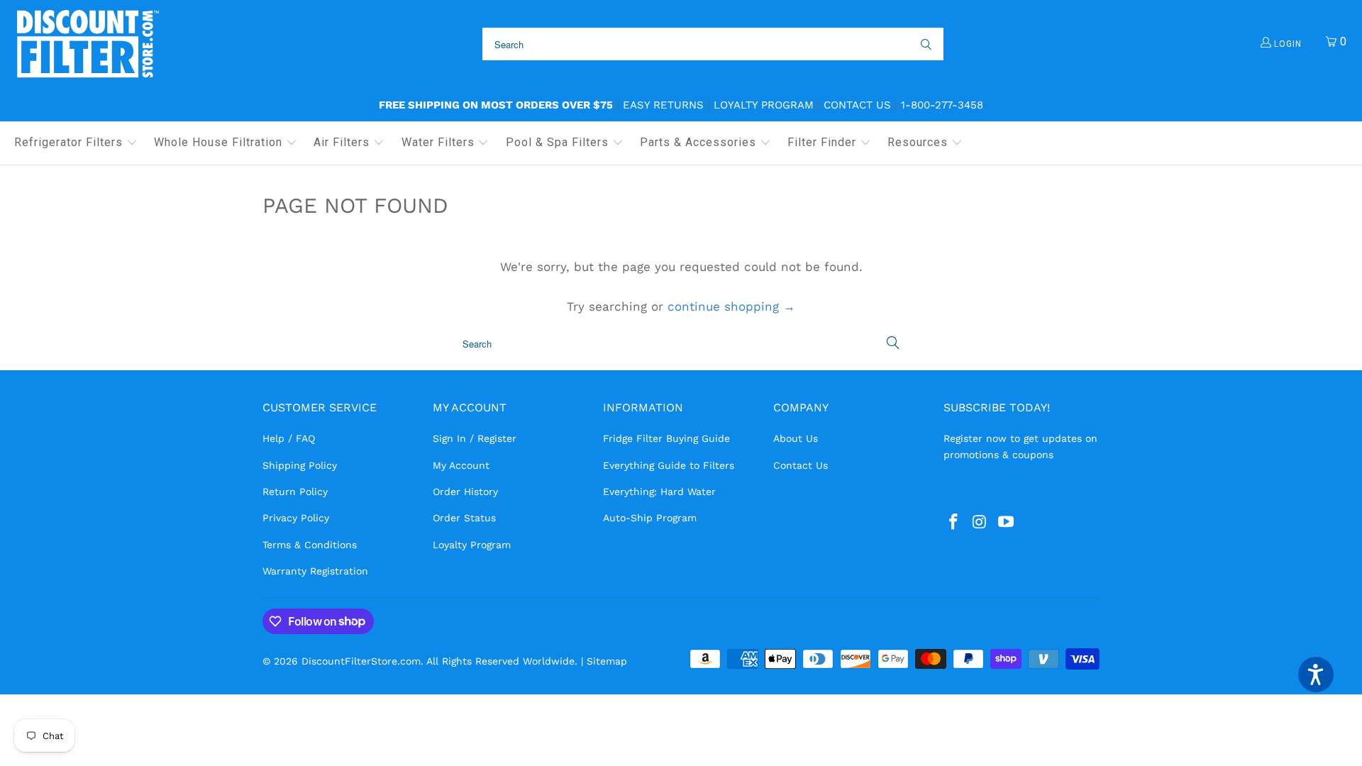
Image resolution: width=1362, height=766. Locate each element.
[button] (76, 143)
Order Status (464, 517)
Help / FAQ (288, 438)
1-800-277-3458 (942, 105)
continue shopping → (731, 306)
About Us (795, 438)
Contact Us (857, 105)
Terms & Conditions (309, 544)
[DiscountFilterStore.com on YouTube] (1006, 523)
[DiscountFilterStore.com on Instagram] (980, 523)
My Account (461, 465)
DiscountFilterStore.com (361, 661)
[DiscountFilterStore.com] (87, 44)
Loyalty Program (764, 105)
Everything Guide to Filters (668, 465)
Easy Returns (663, 105)
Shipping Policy (299, 465)
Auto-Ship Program (650, 517)
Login (1286, 44)
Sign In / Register (474, 438)
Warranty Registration (315, 571)
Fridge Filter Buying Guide (666, 438)
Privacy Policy (295, 517)
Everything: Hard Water (659, 491)
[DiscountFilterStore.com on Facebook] (954, 523)
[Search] (925, 44)
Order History (465, 491)
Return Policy (295, 491)
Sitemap (607, 661)
